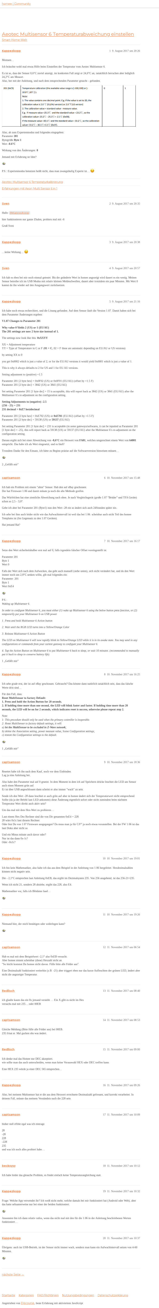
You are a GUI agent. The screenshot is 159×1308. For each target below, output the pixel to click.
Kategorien (26, 1295)
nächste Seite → (13, 1274)
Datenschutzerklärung (113, 1295)
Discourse (27, 1303)
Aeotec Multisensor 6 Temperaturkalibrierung (32, 182)
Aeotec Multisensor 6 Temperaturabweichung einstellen (68, 34)
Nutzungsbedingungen (78, 1295)
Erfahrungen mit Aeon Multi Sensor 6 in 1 (29, 188)
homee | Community (16, 3)
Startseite (8, 1295)
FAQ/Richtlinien (48, 1295)
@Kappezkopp (19, 212)
